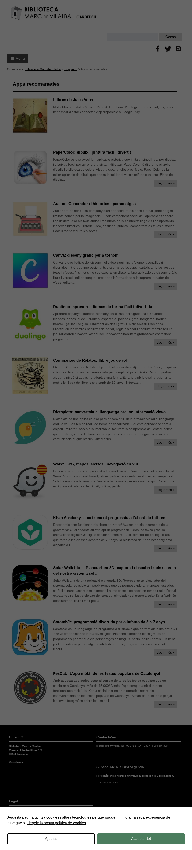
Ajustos (51, 839)
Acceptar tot (141, 839)
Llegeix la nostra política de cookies (56, 823)
